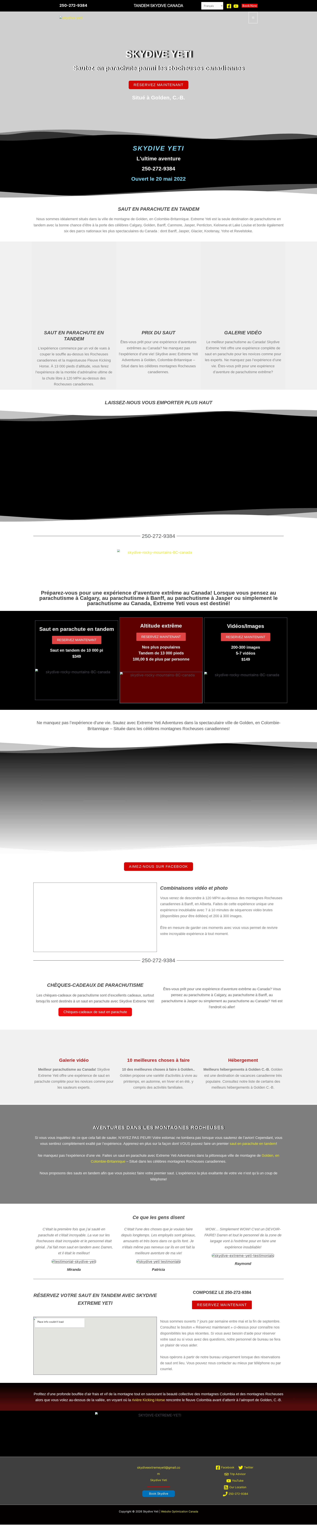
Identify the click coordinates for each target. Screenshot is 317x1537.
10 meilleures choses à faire (158, 1060)
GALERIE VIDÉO (243, 332)
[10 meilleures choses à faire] (158, 1050)
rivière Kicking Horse (148, 1400)
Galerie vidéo (74, 1060)
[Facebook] (229, 6)
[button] (158, 1493)
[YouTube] (235, 6)
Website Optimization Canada (179, 1511)
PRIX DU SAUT (158, 332)
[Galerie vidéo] (74, 1050)
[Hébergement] (243, 1050)
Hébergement (243, 1060)
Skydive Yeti (158, 1480)
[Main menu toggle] (253, 17)
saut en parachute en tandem (253, 1144)
